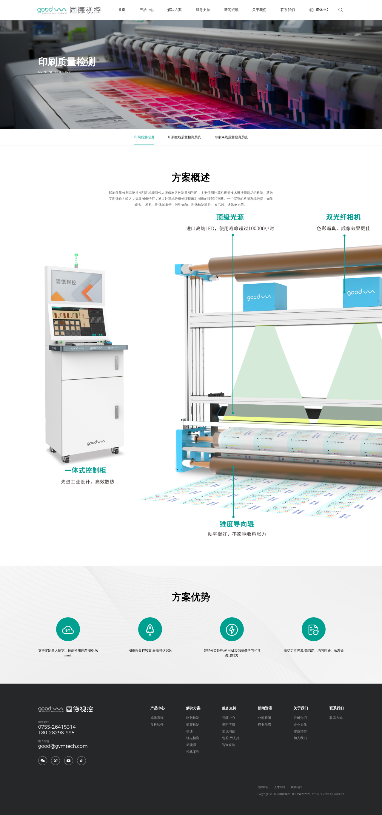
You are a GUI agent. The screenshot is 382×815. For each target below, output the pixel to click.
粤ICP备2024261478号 (305, 794)
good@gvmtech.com (63, 746)
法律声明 (263, 787)
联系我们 (288, 10)
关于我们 (259, 10)
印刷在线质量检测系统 (184, 137)
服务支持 (203, 10)
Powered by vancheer (332, 794)
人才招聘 (279, 787)
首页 (121, 10)
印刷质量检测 (144, 137)
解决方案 (174, 10)
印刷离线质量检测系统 (231, 137)
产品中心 (146, 10)
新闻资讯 (231, 10)
